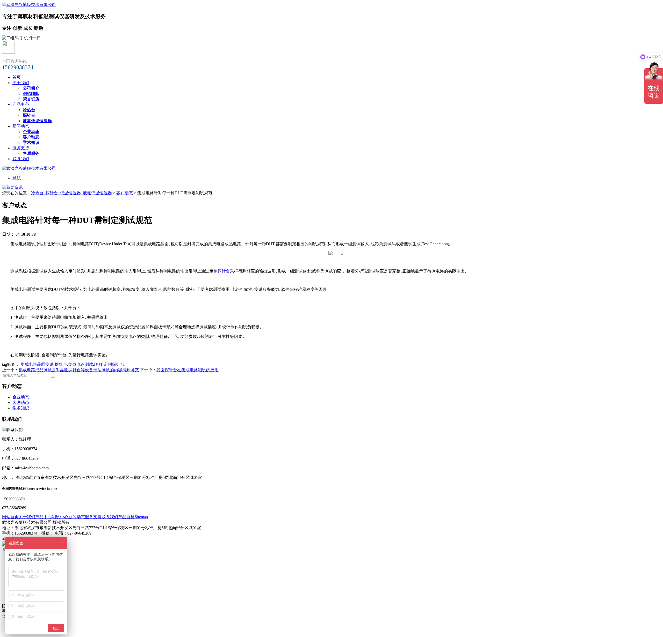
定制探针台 (114, 364)
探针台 (224, 271)
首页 (16, 77)
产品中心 (20, 104)
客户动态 (124, 193)
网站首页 (10, 517)
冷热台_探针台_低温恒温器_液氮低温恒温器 (71, 193)
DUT (98, 364)
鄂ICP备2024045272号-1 (74, 538)
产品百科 (126, 517)
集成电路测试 (80, 364)
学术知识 (20, 408)
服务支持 (20, 148)
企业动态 (20, 397)
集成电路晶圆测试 (37, 364)
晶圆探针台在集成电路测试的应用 (187, 370)
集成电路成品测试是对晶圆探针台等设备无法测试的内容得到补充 (79, 370)
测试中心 (60, 517)
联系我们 (20, 159)
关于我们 (20, 82)
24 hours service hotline (39, 489)
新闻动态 (20, 126)
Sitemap (141, 517)
